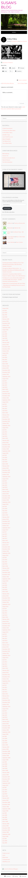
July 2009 (4, 736)
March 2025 (5, 340)
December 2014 (6, 598)
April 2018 (4, 512)
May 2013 (4, 638)
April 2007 (4, 793)
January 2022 (5, 417)
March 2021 (5, 438)
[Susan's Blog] (14, 30)
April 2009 (4, 742)
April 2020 (4, 461)
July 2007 (4, 787)
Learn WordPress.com (7, 136)
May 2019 (4, 485)
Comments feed (6, 859)
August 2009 (5, 734)
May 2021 (4, 434)
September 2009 (6, 732)
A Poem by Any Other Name (8, 130)
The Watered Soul (6, 141)
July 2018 (4, 506)
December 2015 (6, 572)
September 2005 (6, 834)
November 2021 (6, 421)
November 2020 (6, 446)
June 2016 (4, 559)
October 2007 (5, 781)
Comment (21, 103)
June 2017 (4, 534)
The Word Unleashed (7, 162)
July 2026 (4, 310)
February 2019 (5, 491)
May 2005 (4, 842)
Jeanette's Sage (6, 134)
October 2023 (5, 374)
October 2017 (5, 525)
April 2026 (4, 317)
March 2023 (5, 389)
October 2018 (5, 500)
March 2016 (5, 566)
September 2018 (6, 502)
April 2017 (4, 538)
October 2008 (5, 755)
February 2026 (5, 319)
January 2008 (5, 774)
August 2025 (5, 329)
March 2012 (5, 668)
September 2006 (6, 808)
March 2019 (5, 489)
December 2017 (6, 521)
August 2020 (5, 453)
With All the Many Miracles (7, 83)
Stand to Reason (6, 160)
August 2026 (5, 308)
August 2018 (5, 504)
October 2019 (5, 474)
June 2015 (4, 585)
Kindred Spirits (7, 208)
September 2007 (6, 783)
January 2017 (5, 544)
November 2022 (6, 395)
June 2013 (4, 636)
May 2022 (4, 408)
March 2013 (5, 642)
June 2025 (4, 334)
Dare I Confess (19, 242)
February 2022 (5, 414)
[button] (10, 184)
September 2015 (6, 578)
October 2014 (5, 602)
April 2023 (4, 387)
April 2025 (4, 338)
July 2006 (4, 813)
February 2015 (5, 593)
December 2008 (6, 751)
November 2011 (6, 676)
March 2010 (5, 719)
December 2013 (6, 623)
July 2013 (4, 634)
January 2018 (5, 519)
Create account (5, 853)
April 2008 (4, 768)
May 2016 (4, 561)
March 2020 (5, 463)
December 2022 (6, 393)
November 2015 (6, 574)
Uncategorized (14, 41)
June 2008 (4, 764)
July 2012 (4, 659)
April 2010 (4, 717)
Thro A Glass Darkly (7, 143)
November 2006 (6, 804)
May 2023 (4, 385)
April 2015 (4, 589)
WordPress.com (6, 861)
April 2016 (4, 564)
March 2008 (5, 770)
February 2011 (5, 696)
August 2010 (5, 708)
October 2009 (5, 730)
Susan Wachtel (23, 41)
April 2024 (4, 361)
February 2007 (5, 798)
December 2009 (6, 725)
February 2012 (5, 670)
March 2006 (5, 821)
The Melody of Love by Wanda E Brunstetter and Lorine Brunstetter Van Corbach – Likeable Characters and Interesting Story (13, 279)
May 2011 (4, 689)
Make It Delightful (6, 139)
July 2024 (4, 355)
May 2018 (4, 510)
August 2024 (5, 353)
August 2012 (5, 657)
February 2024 (5, 366)
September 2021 (6, 425)
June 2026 (4, 312)
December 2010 (6, 700)
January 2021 (5, 442)
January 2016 (5, 570)
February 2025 (5, 342)
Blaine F (9, 232)
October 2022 (5, 397)
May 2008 (4, 766)
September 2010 (6, 706)
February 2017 (5, 542)
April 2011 (4, 691)
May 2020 (4, 459)
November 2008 (6, 753)
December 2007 (6, 776)
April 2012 (4, 666)
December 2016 (6, 546)
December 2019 (6, 470)
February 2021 (5, 440)
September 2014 (6, 604)
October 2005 (5, 832)
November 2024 (6, 348)
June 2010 (4, 713)
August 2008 (5, 759)
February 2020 (5, 466)
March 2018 (5, 515)
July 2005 (4, 838)
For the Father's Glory (7, 132)
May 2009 (4, 740)
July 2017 (4, 532)
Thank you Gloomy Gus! (19, 223)
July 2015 (4, 583)
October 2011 (5, 678)
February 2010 (5, 721)
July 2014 (4, 608)
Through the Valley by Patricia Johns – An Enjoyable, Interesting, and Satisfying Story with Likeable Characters (13, 270)
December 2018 (6, 495)
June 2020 (4, 457)
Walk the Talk (17, 228)
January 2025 (5, 344)
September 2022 (6, 400)
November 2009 (6, 727)
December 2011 (6, 674)
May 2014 (4, 612)
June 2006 (4, 815)
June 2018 (4, 508)
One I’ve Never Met (22, 83)
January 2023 (5, 391)
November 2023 (6, 372)
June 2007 (4, 789)
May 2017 (4, 536)
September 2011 (6, 681)
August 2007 (5, 785)
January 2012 (5, 672)
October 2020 (5, 449)
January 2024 (5, 368)
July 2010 (4, 710)
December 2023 (6, 370)
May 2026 (4, 314)
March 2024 (5, 363)
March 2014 (5, 617)
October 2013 (5, 627)
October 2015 (5, 576)
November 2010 (6, 702)
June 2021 (4, 432)
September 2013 (6, 630)
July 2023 (4, 380)
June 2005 (4, 840)
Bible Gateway (5, 153)
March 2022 (5, 412)
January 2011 (5, 698)
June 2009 (4, 738)
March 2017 (5, 540)
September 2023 (6, 376)
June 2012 (4, 661)
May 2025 (4, 336)
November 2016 (6, 549)
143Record (10, 223)
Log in (3, 855)
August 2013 (5, 632)
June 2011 (4, 687)
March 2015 (5, 591)
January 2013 (5, 647)
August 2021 (5, 427)
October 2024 (5, 351)
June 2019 (4, 483)
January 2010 (5, 723)
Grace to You (5, 155)
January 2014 (5, 621)
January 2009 (5, 749)
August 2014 (5, 606)
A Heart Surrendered (7, 128)
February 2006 (5, 823)
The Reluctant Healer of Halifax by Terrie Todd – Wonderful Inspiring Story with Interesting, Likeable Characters (13, 264)
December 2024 (6, 346)
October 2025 (5, 325)
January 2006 (5, 825)
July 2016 (4, 557)
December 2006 (6, 802)
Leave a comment (22, 80)
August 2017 (5, 529)
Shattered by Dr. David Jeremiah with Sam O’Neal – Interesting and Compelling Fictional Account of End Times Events (13, 285)
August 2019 (5, 478)
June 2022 (4, 406)
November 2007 (6, 779)
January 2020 (5, 468)
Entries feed (5, 857)
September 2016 (6, 553)
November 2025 (6, 323)
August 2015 (5, 581)
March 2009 (5, 744)
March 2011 (5, 693)
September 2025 (6, 327)
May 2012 (4, 664)
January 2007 (5, 800)
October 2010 (5, 704)
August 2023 (5, 378)
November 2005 (6, 830)
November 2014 (6, 600)
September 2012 (6, 655)
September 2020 (6, 451)
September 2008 (6, 757)
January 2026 (5, 321)
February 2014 (5, 619)
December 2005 (6, 828)
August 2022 (5, 402)
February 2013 (5, 644)
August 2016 (5, 555)
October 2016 (5, 551)
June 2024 (4, 357)
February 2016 (5, 568)
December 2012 (6, 649)
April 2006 (4, 819)
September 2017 (6, 527)
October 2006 (5, 806)
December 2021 (6, 419)
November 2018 (6, 498)
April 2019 (4, 487)
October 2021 (5, 423)
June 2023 (4, 383)
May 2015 (4, 587)
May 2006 (4, 817)
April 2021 (4, 436)
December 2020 (6, 444)
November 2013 (6, 625)
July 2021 (4, 429)
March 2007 (5, 796)
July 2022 (4, 404)
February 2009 (5, 747)
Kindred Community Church (8, 157)
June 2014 (4, 610)
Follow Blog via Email (10, 197)
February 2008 (5, 772)
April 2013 (4, 640)
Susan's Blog (8, 5)
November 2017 (6, 523)
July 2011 (4, 685)
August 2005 (5, 836)
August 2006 (5, 810)
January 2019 (5, 493)
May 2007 (4, 791)
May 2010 (4, 715)
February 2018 (5, 517)
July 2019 (4, 480)
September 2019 (6, 476)
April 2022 (4, 410)
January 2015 (5, 595)
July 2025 (4, 331)
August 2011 (5, 683)
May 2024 (4, 359)
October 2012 (5, 653)
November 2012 (6, 651)
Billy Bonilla (10, 228)
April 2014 (4, 615)
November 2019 (6, 472)
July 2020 (4, 455)
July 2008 (4, 762)
